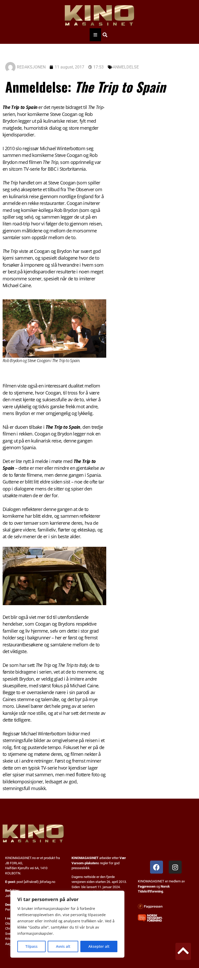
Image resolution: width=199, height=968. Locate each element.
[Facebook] (156, 867)
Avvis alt (63, 946)
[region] (67, 924)
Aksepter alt (98, 946)
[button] (105, 34)
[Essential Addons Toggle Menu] (95, 34)
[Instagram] (175, 867)
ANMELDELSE (126, 67)
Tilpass (31, 946)
